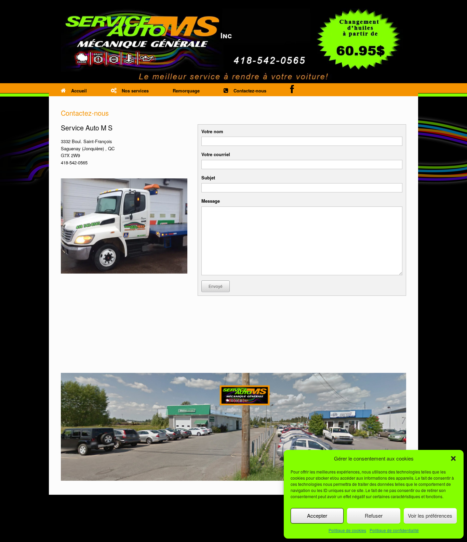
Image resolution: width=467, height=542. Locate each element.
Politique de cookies (347, 530)
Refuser (374, 515)
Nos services (135, 90)
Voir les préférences (430, 515)
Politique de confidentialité (394, 530)
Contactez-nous (250, 90)
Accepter (317, 515)
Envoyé (216, 286)
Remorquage (186, 90)
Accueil (79, 90)
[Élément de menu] (292, 89)
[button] (453, 458)
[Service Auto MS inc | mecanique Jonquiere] (233, 45)
